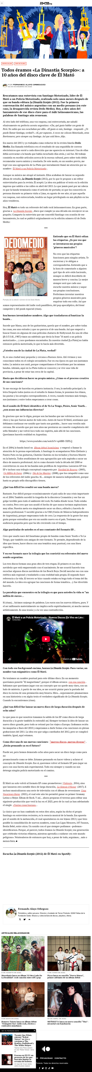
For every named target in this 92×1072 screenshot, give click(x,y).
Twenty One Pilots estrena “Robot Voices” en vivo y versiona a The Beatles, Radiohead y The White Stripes (24, 1040)
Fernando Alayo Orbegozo (29, 85)
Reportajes (20, 63)
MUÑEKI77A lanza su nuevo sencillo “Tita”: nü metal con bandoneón (67, 1023)
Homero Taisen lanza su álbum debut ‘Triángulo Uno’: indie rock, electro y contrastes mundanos (19, 1024)
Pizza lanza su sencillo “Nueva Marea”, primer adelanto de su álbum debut (65, 977)
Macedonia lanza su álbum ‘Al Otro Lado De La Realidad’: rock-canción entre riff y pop (21, 977)
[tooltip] (20, 919)
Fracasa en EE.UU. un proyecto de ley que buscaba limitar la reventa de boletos (23, 1058)
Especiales (7, 63)
